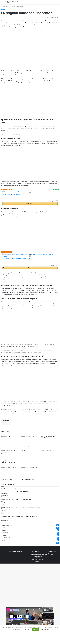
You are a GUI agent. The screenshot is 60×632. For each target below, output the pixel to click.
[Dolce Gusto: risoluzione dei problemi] (5, 502)
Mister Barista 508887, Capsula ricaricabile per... (16, 258)
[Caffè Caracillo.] (30, 440)
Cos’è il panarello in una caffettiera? (48, 437)
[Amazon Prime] (55, 262)
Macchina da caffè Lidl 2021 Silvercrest (22, 492)
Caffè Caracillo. (25, 447)
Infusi (3, 540)
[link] (8, 609)
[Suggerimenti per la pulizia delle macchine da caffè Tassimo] (10, 455)
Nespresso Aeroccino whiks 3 (11, 194)
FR (2, 542)
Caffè (7, 6)
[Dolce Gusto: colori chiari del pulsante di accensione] (5, 510)
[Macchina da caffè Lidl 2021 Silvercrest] (5, 494)
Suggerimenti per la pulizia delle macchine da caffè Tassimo (9, 462)
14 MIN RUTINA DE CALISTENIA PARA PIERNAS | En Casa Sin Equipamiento (24, 609)
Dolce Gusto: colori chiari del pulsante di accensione (26, 507)
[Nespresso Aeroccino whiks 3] (30, 192)
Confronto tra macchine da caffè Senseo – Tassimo (29, 478)
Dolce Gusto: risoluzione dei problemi (21, 499)
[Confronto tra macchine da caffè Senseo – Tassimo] (30, 471)
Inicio (3, 6)
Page (48, 553)
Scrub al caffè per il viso (48, 450)
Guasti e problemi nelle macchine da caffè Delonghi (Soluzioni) (19, 516)
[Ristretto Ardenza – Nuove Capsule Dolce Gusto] (10, 471)
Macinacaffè (5, 532)
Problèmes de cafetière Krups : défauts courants (15, 489)
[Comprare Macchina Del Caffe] (12, 2)
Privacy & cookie (12, 551)
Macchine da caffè (7, 525)
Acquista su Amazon (31, 203)
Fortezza (23, 450)
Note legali (19, 551)
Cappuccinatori (6, 537)
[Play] (48, 622)
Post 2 (55, 553)
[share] (39, 608)
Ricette (4, 535)
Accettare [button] (35, 629)
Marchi (4, 530)
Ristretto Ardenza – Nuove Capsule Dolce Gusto (8, 478)
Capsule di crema (6, 436)
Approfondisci (45, 629)
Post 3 (52, 554)
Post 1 (51, 553)
